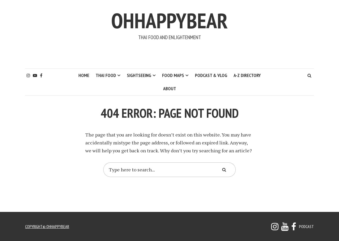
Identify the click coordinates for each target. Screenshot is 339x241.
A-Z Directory (247, 75)
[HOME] (293, 228)
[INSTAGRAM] (274, 228)
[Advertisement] (169, 54)
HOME (83, 75)
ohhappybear (169, 20)
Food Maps (173, 75)
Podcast (306, 226)
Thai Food (106, 75)
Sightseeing (139, 75)
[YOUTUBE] (284, 228)
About (169, 88)
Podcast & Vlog (211, 75)
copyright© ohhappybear (47, 226)
